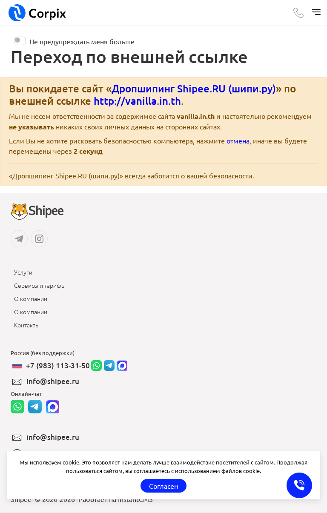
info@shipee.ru (52, 381)
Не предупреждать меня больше (82, 41)
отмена (238, 140)
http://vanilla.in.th (137, 100)
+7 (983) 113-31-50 (58, 365)
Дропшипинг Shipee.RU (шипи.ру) (194, 88)
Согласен (163, 485)
